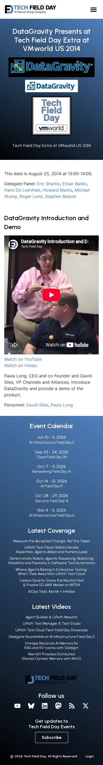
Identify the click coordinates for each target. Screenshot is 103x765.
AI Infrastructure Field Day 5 (51, 442)
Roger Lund (31, 196)
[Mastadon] (58, 706)
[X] (85, 706)
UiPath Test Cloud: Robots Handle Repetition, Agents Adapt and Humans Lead (51, 549)
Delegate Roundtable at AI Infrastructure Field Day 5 (52, 636)
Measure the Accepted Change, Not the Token (51, 541)
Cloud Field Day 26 (51, 457)
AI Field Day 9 (51, 486)
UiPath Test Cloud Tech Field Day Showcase (51, 630)
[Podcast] (72, 706)
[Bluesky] (31, 706)
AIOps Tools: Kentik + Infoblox (51, 591)
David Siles (37, 404)
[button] (93, 9)
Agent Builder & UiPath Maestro (51, 617)
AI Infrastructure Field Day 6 (51, 515)
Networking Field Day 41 (51, 471)
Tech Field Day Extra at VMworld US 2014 (51, 145)
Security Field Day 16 (51, 501)
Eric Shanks (48, 183)
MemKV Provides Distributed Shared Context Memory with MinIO (51, 656)
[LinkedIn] (44, 706)
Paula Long (62, 404)
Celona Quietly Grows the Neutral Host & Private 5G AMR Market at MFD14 (52, 582)
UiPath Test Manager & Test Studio (52, 623)
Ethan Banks (74, 183)
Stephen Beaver (60, 196)
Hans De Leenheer (22, 190)
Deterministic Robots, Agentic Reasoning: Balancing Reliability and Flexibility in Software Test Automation (51, 560)
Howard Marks (57, 190)
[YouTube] (17, 706)
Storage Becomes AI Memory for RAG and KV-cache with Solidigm (51, 645)
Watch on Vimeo (20, 365)
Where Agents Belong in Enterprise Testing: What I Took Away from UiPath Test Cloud (51, 571)
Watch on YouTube (22, 359)
